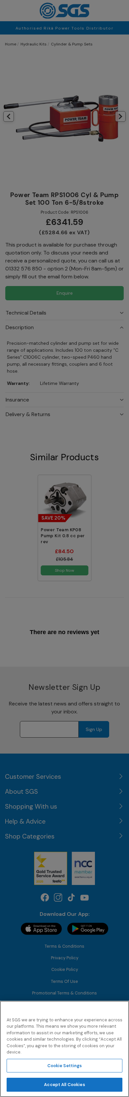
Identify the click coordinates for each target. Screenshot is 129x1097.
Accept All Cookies (64, 1084)
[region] (64, 1049)
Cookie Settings (64, 1065)
